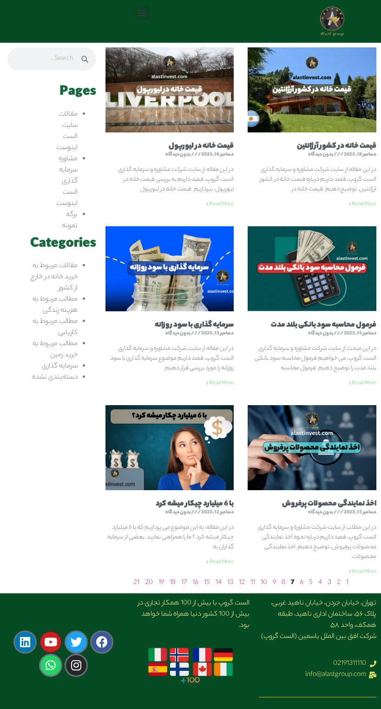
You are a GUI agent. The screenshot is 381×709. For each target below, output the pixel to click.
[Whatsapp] (50, 665)
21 (136, 583)
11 (252, 583)
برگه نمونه (70, 221)
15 (207, 583)
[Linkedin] (25, 642)
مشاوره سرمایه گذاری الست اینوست (67, 182)
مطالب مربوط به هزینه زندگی (55, 305)
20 (149, 583)
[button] (142, 12)
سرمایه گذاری (60, 366)
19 (161, 583)
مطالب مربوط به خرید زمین (55, 350)
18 (173, 583)
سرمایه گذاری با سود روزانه (194, 325)
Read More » (362, 204)
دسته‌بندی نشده (55, 377)
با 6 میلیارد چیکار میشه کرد (195, 504)
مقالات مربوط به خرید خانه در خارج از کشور (54, 277)
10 (264, 583)
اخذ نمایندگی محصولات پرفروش (329, 504)
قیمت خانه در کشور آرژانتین (336, 146)
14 (219, 583)
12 (242, 583)
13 (230, 583)
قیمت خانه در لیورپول (201, 146)
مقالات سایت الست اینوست (67, 131)
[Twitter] (76, 642)
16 (195, 583)
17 (184, 583)
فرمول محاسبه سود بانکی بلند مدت (323, 325)
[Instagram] (76, 665)
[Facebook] (101, 642)
